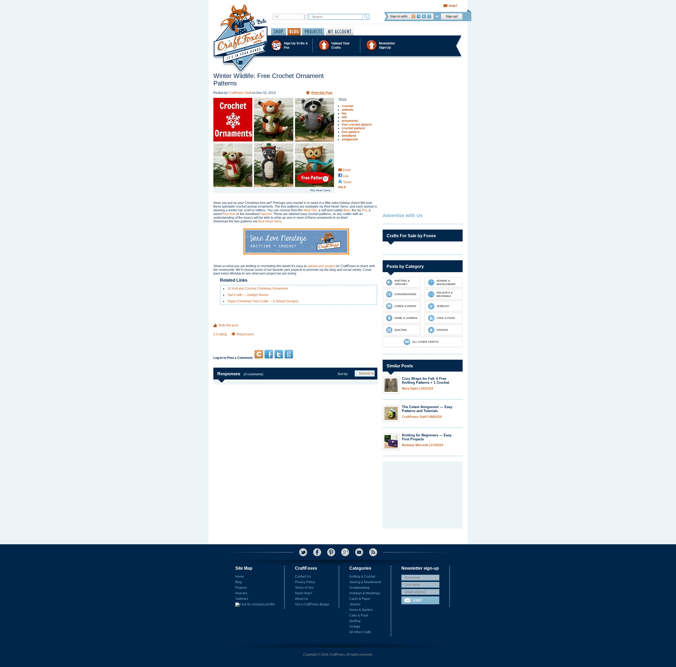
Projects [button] (313, 31)
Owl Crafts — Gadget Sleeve (248, 295)
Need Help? (303, 593)
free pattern (350, 132)
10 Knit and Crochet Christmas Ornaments (258, 288)
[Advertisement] (295, 339)
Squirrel (266, 214)
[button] (338, 45)
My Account (340, 31)
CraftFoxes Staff (239, 93)
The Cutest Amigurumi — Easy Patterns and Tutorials (427, 409)
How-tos (241, 593)
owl (344, 117)
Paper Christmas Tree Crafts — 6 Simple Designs (263, 301)
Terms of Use (304, 588)
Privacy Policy (305, 582)
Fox (364, 210)
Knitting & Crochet (362, 576)
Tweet (346, 182)
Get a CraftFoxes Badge (312, 604)
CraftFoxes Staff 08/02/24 (422, 417)
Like (345, 176)
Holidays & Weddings (364, 593)
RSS (373, 552)
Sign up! (452, 16)
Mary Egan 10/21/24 (417, 388)
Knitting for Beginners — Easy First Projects (427, 437)
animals (348, 110)
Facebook (419, 16)
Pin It (342, 187)
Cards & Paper (359, 599)
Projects (241, 588)
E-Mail (359, 552)
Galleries (241, 599)
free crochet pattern (357, 124)
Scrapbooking (359, 588)
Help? (453, 6)
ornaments (350, 121)
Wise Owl (310, 210)
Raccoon (229, 214)
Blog (238, 582)
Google (429, 16)
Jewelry (354, 604)
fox (344, 113)
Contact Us (303, 576)
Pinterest (331, 552)
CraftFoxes (413, 16)
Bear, (347, 210)
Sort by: (342, 374)
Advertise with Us (402, 215)
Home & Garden (361, 610)
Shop (278, 31)
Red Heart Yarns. (270, 221)
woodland (349, 136)
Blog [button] (294, 31)
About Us (301, 599)
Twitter (424, 16)
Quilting (354, 621)
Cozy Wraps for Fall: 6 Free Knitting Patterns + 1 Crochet (425, 381)
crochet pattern (353, 128)
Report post (245, 334)
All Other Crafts (360, 632)
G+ (345, 552)
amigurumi (350, 139)
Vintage (354, 626)
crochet (347, 106)
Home (239, 576)
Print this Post (321, 93)
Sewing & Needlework (365, 582)
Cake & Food (358, 615)
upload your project (321, 266)
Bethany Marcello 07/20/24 (422, 445)
